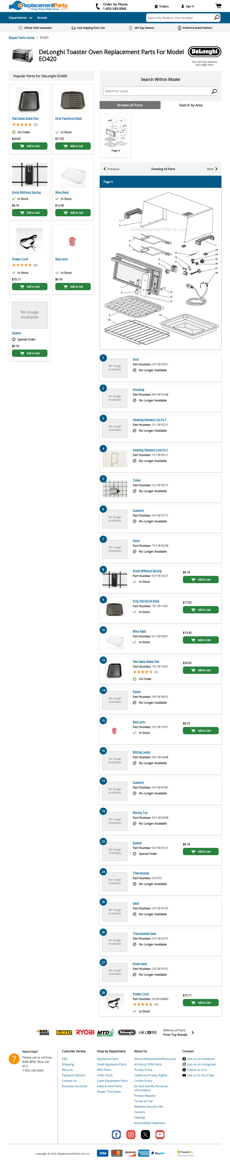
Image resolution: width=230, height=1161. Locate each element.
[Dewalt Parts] (64, 1032)
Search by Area (191, 105)
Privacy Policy (143, 1070)
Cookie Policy (143, 1081)
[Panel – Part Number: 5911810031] (115, 700)
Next (210, 169)
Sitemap (139, 1117)
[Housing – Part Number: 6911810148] (115, 398)
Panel (136, 692)
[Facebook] (116, 1134)
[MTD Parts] (106, 1032)
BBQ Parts (104, 1070)
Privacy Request (145, 1096)
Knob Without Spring (26, 192)
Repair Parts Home (22, 38)
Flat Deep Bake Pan (25, 118)
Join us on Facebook (201, 1059)
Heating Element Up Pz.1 (149, 420)
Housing (138, 389)
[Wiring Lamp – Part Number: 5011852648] (115, 761)
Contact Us (69, 1081)
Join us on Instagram (201, 1064)
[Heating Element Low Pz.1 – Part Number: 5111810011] (115, 459)
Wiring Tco (140, 813)
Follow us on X (197, 1070)
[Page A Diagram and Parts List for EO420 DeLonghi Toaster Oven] (160, 269)
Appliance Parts (107, 1059)
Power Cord (20, 259)
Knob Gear (140, 964)
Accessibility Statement (149, 1123)
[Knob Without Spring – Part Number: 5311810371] (29, 174)
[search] (217, 17)
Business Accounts (74, 1086)
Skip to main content (115, 11)
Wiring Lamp (141, 752)
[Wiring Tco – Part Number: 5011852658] (115, 821)
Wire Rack (62, 192)
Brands (42, 18)
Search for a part (116, 91)
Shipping (68, 1064)
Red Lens (61, 259)
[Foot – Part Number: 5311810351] (115, 368)
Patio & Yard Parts (109, 1086)
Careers (139, 1112)
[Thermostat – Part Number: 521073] (115, 882)
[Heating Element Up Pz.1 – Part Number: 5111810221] (115, 428)
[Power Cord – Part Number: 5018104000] (29, 241)
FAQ (64, 1059)
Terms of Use (143, 1101)
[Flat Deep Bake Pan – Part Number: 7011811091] (29, 100)
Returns (67, 1070)
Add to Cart (33, 146)
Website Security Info (148, 1107)
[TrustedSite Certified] (185, 1153)
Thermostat (141, 873)
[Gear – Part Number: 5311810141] (115, 912)
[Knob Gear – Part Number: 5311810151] (115, 972)
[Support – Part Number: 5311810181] (115, 791)
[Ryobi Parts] (85, 1032)
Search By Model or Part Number (170, 18)
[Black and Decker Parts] (43, 1032)
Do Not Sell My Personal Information (150, 1088)
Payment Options (73, 1075)
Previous (113, 169)
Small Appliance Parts (111, 1064)
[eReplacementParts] (38, 6)
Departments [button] (18, 18)
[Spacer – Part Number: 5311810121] (29, 315)
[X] (145, 1134)
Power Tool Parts (109, 1092)
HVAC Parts (105, 1075)
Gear (136, 903)
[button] (218, 6)
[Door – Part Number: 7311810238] (115, 549)
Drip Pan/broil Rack (68, 118)
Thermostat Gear (144, 933)
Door (136, 541)
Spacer (16, 333)
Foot (136, 359)
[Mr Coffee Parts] (148, 1032)
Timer (137, 480)
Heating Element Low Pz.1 (150, 450)
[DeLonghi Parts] (127, 1032)
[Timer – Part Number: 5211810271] (115, 489)
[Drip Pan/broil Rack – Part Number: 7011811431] (73, 100)
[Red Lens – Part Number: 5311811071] (73, 241)
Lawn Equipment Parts (112, 1081)
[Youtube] (160, 1134)
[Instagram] (130, 1134)
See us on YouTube (200, 1075)
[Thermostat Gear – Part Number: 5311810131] (115, 942)
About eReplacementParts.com (155, 1059)
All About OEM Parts (148, 1064)
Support (138, 510)
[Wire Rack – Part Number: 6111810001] (73, 174)
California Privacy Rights (150, 1075)
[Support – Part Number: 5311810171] (115, 519)
